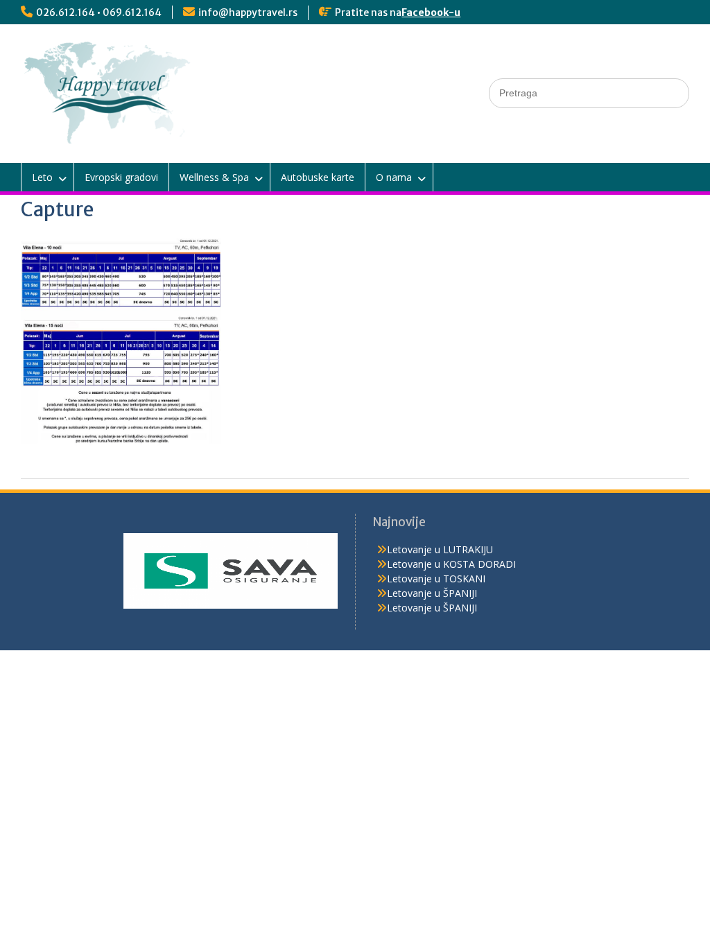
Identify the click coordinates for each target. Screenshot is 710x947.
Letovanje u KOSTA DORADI (451, 564)
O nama (394, 177)
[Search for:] (589, 92)
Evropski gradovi (121, 177)
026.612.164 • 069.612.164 (99, 12)
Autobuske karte (317, 177)
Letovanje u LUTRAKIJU (440, 549)
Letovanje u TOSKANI (436, 578)
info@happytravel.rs (247, 12)
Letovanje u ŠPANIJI (432, 593)
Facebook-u (430, 12)
